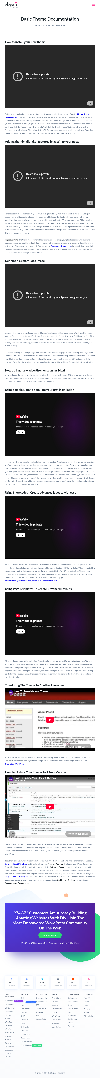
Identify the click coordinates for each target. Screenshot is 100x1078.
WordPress (56, 1016)
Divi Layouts (9, 1008)
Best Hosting (56, 1027)
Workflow (8, 1022)
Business (55, 1012)
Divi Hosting (25, 1027)
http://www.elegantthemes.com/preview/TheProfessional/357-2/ (32, 581)
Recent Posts (56, 998)
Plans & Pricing (26, 1045)
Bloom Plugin (25, 1038)
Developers (9, 1050)
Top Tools (55, 1023)
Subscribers (58, 984)
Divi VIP (23, 1023)
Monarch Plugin (26, 1041)
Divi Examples (73, 1009)
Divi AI (23, 1016)
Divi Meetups (72, 998)
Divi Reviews (72, 1019)
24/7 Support (41, 1009)
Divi (22, 998)
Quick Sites (9, 1012)
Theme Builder (10, 1032)
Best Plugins (56, 1020)
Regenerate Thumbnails (61, 246)
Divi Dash (24, 1031)
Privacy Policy (89, 1016)
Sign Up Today (50, 935)
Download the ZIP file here (16, 864)
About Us (87, 998)
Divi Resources (57, 1009)
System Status (41, 1019)
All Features (9, 1001)
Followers (11, 984)
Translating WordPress (14, 764)
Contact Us (88, 1005)
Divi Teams (25, 1020)
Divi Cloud (24, 1012)
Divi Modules (9, 1004)
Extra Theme (25, 1034)
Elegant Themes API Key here (17, 877)
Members (26, 984)
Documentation (41, 998)
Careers (86, 1002)
